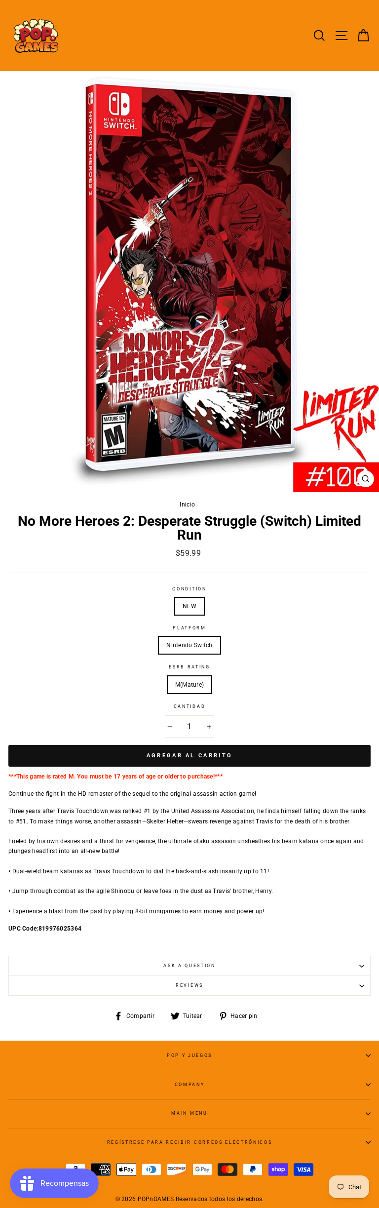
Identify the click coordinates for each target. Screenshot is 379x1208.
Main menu (189, 1113)
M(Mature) (189, 684)
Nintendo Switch (189, 645)
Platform (189, 627)
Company (190, 1084)
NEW (189, 606)
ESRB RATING (189, 666)
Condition (189, 588)
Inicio (187, 504)
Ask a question (189, 965)
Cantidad (189, 706)
